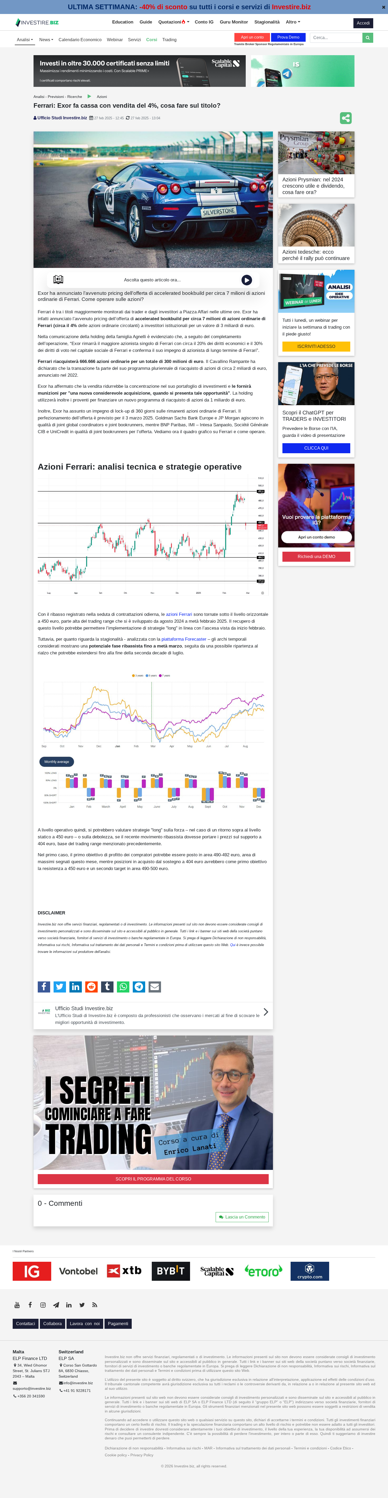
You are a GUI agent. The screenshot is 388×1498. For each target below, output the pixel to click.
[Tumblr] (107, 987)
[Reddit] (91, 987)
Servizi (134, 39)
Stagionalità (267, 22)
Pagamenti (118, 1323)
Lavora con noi (85, 1323)
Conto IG (204, 22)
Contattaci (25, 1323)
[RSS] (94, 1305)
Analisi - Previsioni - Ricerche (58, 96)
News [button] (45, 39)
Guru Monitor (234, 22)
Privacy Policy (141, 1455)
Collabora (52, 1323)
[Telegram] (139, 987)
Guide (146, 22)
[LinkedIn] (75, 987)
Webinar (115, 39)
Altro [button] (292, 22)
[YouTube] (17, 1305)
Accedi (363, 23)
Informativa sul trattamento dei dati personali (253, 1448)
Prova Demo (288, 37)
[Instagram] (43, 1305)
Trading (169, 39)
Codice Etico (340, 1448)
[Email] (155, 987)
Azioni (102, 96)
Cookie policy (116, 1455)
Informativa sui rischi (184, 1448)
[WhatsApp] (123, 987)
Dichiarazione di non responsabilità (134, 1448)
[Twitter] (60, 987)
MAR (208, 1448)
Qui (232, 945)
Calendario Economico (80, 39)
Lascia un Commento (245, 1217)
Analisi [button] (24, 39)
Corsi (151, 39)
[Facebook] (44, 987)
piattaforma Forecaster (184, 639)
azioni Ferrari (179, 614)
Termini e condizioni (310, 1448)
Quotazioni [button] (169, 22)
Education (122, 22)
